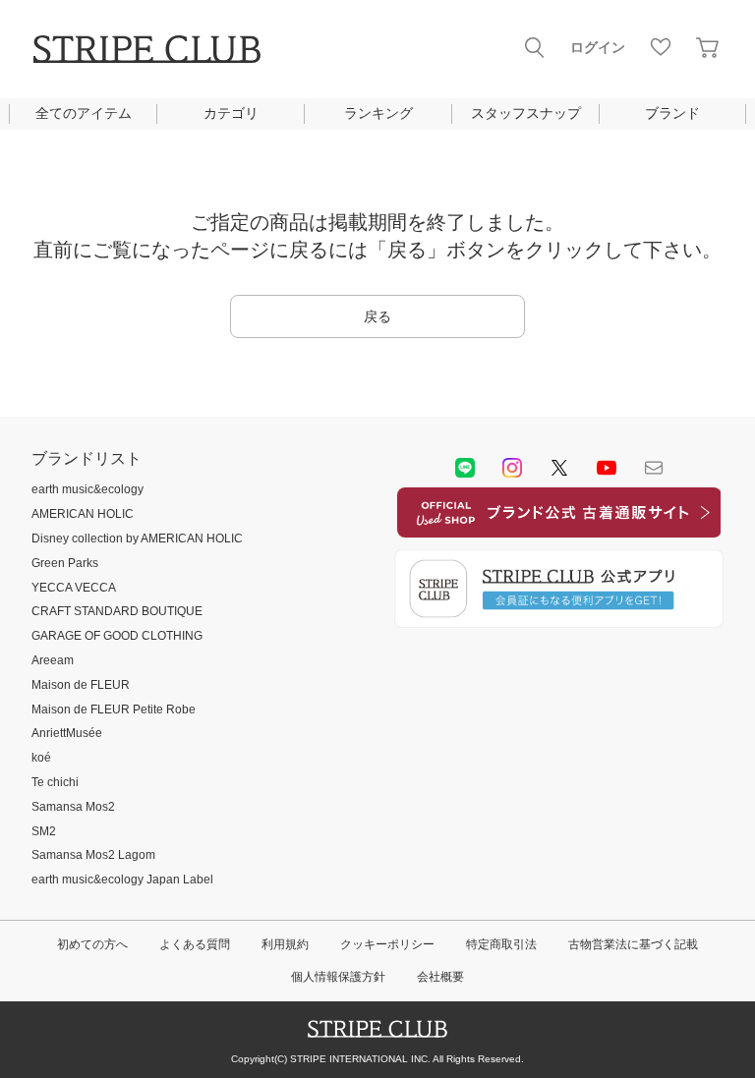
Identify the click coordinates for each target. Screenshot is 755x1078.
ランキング (378, 113)
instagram (512, 467)
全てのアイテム (83, 113)
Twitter (559, 467)
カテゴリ (231, 113)
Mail (653, 467)
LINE (465, 467)
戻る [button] (377, 316)
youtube (606, 467)
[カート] (708, 47)
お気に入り (660, 47)
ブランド (672, 113)
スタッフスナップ (526, 113)
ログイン (597, 47)
